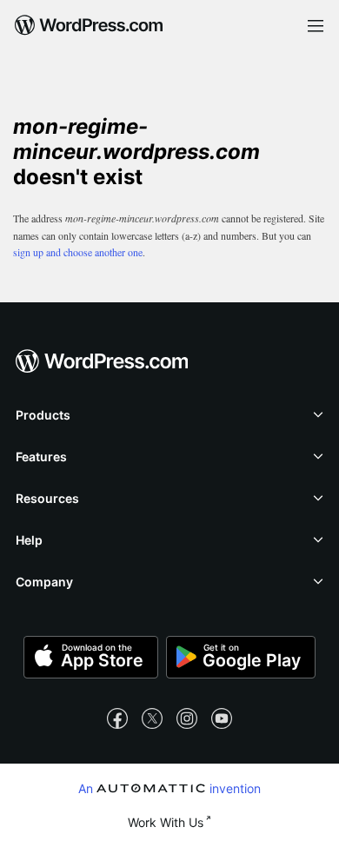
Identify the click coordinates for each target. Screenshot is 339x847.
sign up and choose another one (78, 252)
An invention (170, 788)
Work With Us (165, 822)
